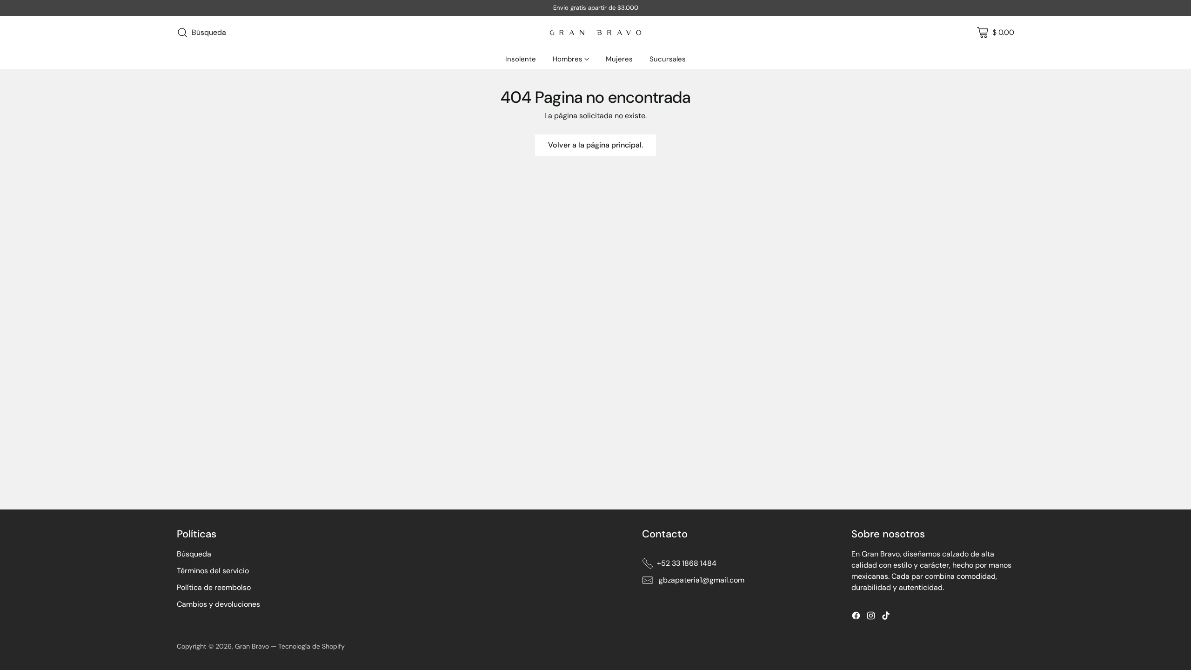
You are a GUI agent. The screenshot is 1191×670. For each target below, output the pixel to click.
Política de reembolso (214, 587)
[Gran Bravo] (595, 32)
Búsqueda (194, 554)
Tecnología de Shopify (311, 646)
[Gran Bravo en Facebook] (856, 617)
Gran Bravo (252, 646)
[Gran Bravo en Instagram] (871, 617)
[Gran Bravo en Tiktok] (885, 617)
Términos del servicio (213, 571)
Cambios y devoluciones (218, 604)
